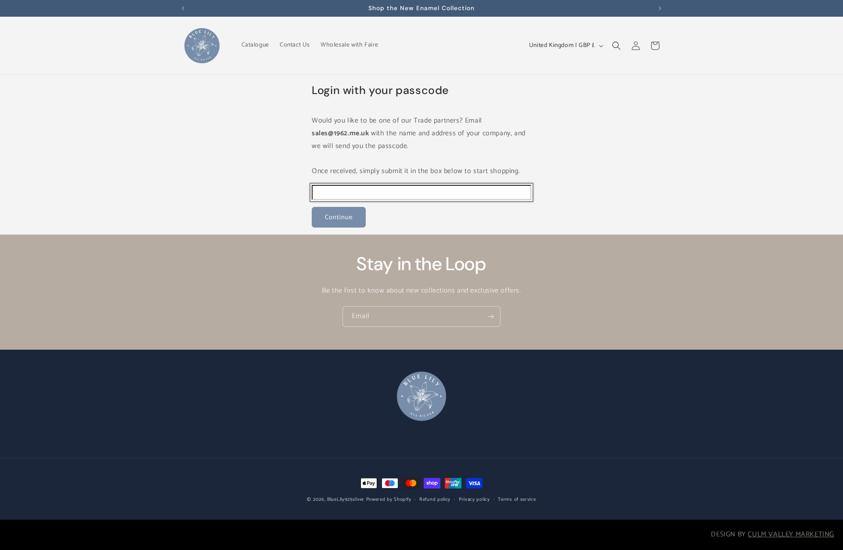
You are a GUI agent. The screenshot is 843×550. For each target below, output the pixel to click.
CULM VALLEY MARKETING (791, 534)
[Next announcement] (660, 8)
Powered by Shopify (388, 499)
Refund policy (434, 499)
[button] (616, 45)
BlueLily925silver (345, 499)
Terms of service (517, 499)
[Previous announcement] (183, 8)
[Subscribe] (490, 316)
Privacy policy (474, 499)
